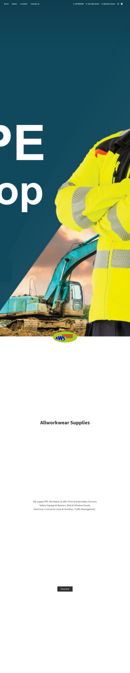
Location (23, 4)
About (14, 4)
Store (6, 4)
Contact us (35, 4)
